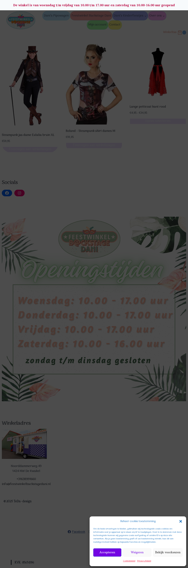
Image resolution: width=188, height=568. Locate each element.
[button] (180, 521)
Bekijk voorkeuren (167, 552)
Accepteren (107, 552)
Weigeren (137, 552)
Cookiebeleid (129, 561)
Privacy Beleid (144, 561)
